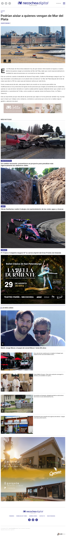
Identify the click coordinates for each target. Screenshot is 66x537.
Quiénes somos (33, 516)
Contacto (42, 516)
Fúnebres (11, 516)
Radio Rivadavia (51, 516)
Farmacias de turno (21, 516)
